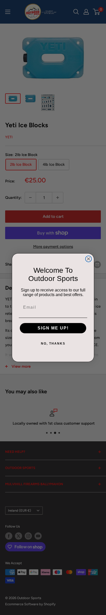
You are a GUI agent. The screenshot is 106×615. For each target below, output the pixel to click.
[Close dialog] (88, 259)
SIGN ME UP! (53, 328)
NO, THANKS (53, 343)
